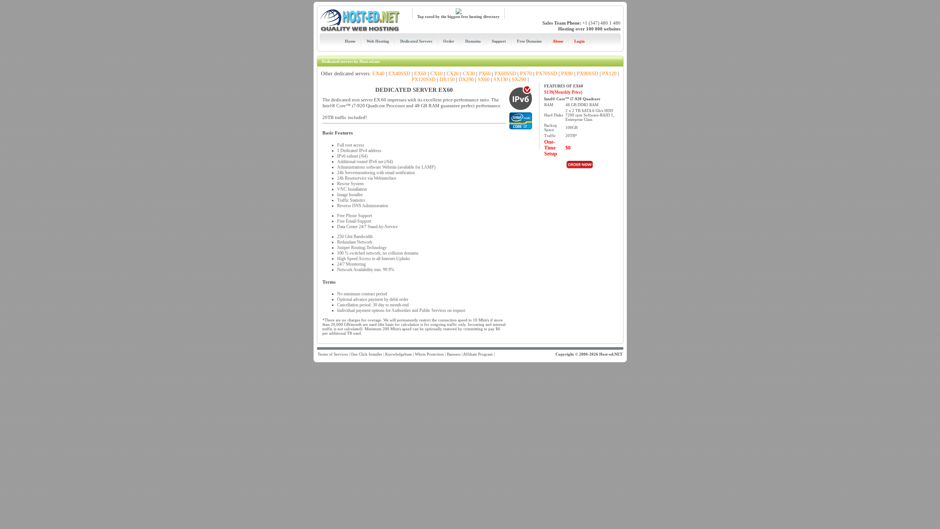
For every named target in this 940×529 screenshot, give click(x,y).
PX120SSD (423, 79)
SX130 (501, 79)
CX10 (436, 73)
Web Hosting (377, 41)
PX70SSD (546, 73)
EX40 (378, 73)
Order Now (579, 164)
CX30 (469, 73)
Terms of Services (333, 354)
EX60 (420, 73)
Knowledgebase (398, 354)
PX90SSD (587, 73)
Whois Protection (429, 354)
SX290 (519, 79)
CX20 (452, 73)
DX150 (447, 79)
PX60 (485, 73)
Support (499, 41)
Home (350, 41)
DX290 (466, 79)
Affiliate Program (478, 354)
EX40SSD (399, 73)
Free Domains (529, 41)
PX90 (567, 73)
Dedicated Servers (416, 41)
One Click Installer (366, 354)
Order (448, 41)
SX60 (483, 79)
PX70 (526, 73)
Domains (473, 41)
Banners (453, 354)
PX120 (609, 73)
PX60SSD (505, 73)
